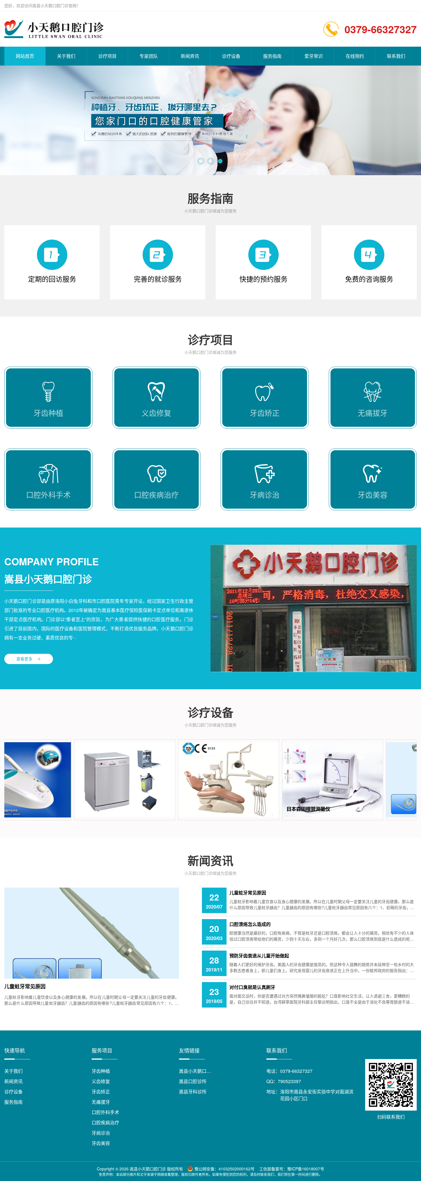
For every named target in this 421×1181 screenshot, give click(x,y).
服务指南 (272, 56)
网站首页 (25, 56)
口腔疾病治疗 (105, 1122)
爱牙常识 (313, 56)
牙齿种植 (101, 1071)
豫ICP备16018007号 (305, 1169)
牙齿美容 (101, 1143)
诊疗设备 (231, 56)
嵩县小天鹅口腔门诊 (199, 1071)
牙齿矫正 (101, 1091)
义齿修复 (101, 1081)
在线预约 (355, 56)
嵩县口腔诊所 (192, 1081)
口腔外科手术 (105, 1112)
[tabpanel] (210, 120)
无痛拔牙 (101, 1102)
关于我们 (66, 56)
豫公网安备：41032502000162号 (224, 1169)
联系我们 (396, 56)
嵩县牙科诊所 (192, 1091)
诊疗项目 (107, 56)
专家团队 (148, 56)
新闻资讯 (190, 56)
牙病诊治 (101, 1132)
